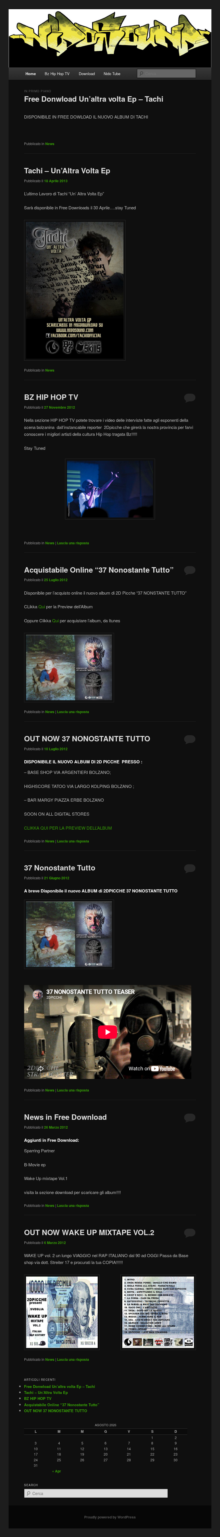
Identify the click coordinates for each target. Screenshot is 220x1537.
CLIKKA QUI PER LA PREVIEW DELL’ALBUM (68, 828)
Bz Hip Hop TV (57, 73)
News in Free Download (65, 1116)
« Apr (56, 1471)
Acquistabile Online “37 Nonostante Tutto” (99, 569)
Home (30, 73)
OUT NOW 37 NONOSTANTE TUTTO (87, 738)
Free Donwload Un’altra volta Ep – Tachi (93, 98)
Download (87, 73)
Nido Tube (112, 73)
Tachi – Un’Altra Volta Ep (67, 170)
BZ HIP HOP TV (51, 397)
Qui (41, 606)
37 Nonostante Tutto (59, 867)
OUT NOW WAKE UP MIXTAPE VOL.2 (89, 1232)
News (49, 143)
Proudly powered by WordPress (110, 1517)
